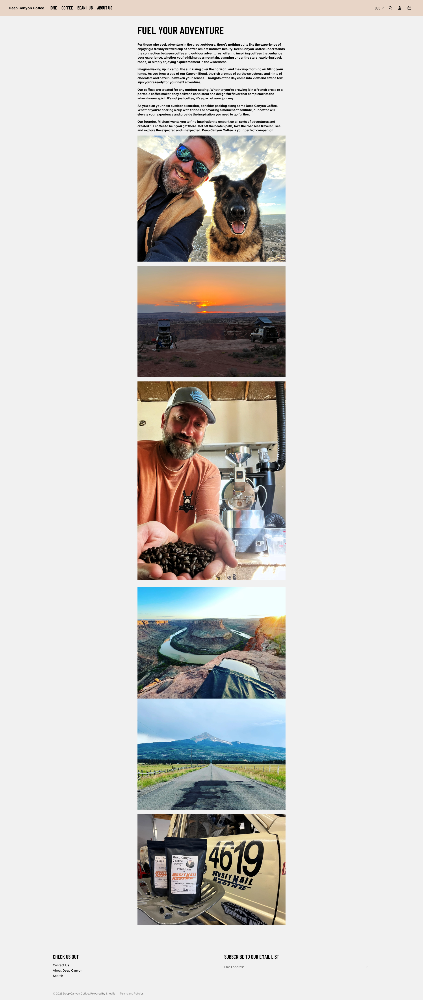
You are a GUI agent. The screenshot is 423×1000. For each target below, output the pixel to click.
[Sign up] (366, 967)
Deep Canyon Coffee (76, 993)
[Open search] (390, 8)
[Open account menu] (399, 8)
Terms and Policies (131, 993)
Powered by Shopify (102, 993)
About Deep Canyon (67, 970)
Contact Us (61, 965)
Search (58, 976)
